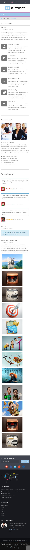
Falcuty (2, 507)
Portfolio (3, 226)
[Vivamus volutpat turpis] (12, 261)
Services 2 (4, 27)
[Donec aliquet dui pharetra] (12, 310)
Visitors (2, 515)
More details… (13, 547)
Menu (4, 14)
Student (3, 511)
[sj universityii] (15, 8)
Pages (8, 18)
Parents (2, 513)
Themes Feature (4, 505)
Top (28, 548)
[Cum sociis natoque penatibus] (12, 294)
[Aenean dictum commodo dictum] (12, 278)
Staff (2, 509)
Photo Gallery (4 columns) (9, 240)
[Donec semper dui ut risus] (12, 326)
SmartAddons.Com (18, 542)
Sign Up (5, 2)
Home (3, 18)
